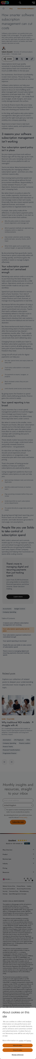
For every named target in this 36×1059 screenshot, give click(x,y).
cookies (21, 1040)
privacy (29, 1040)
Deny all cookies (17, 1050)
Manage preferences (18, 1055)
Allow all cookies (17, 1045)
